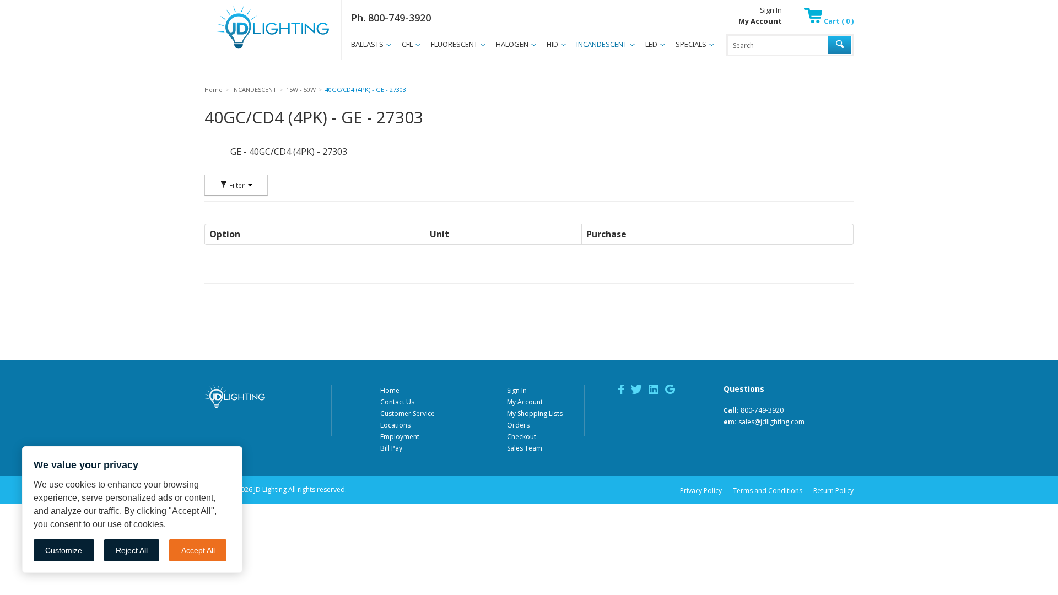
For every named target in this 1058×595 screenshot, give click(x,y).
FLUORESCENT (454, 44)
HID (552, 44)
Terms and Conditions (767, 490)
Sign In (771, 10)
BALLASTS (367, 44)
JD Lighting (259, 48)
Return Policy (833, 490)
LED (651, 44)
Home (390, 390)
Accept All (198, 550)
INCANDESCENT (601, 44)
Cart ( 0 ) (838, 21)
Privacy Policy (701, 490)
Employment (399, 436)
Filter (237, 185)
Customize (63, 550)
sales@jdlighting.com (771, 421)
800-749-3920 (762, 410)
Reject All (132, 550)
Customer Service (407, 413)
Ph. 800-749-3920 (391, 17)
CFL (407, 44)
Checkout (521, 436)
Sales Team (524, 448)
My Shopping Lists (535, 413)
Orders (518, 425)
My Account (525, 402)
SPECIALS (691, 44)
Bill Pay (391, 448)
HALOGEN (512, 44)
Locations (395, 425)
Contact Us (397, 402)
